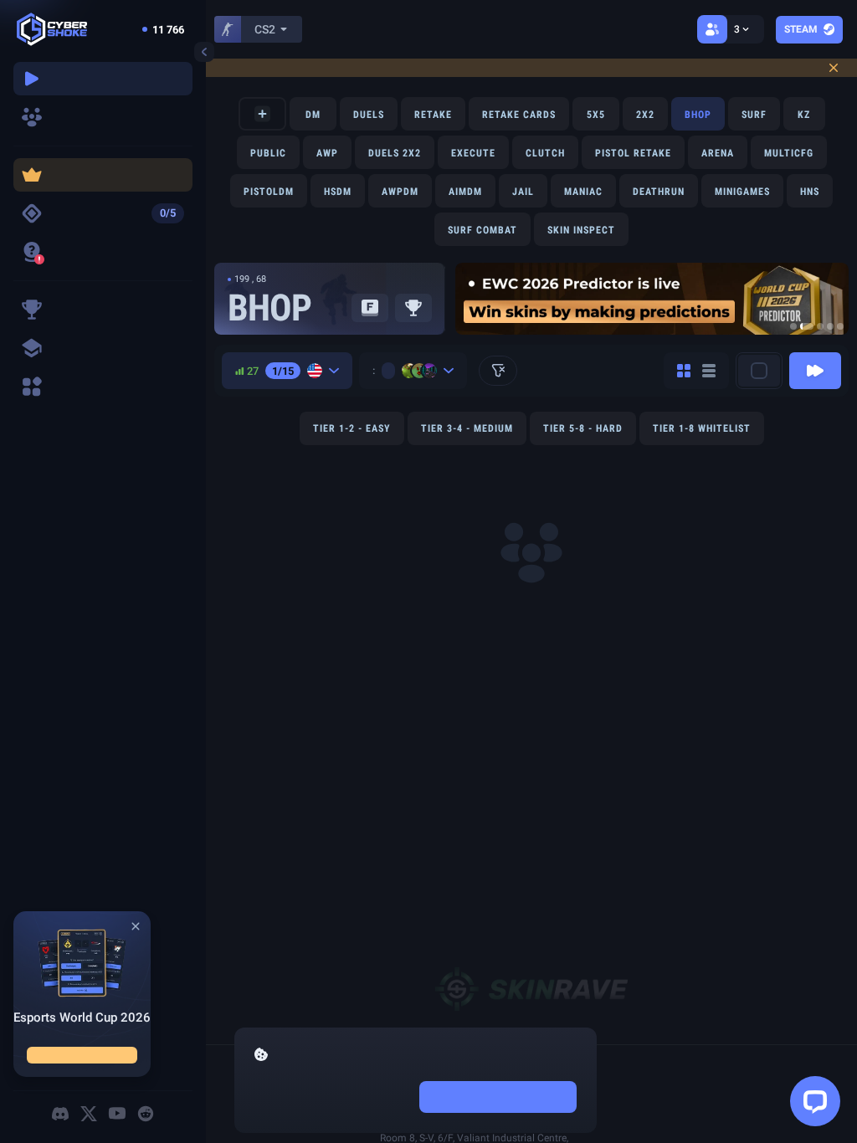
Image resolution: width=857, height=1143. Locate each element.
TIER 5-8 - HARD (583, 428)
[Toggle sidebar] (204, 52)
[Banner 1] (793, 326)
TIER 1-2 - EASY (352, 428)
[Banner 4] (830, 326)
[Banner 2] (806, 326)
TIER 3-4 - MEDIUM (467, 428)
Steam (801, 29)
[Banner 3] (820, 326)
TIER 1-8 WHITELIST (702, 428)
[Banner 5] (840, 326)
